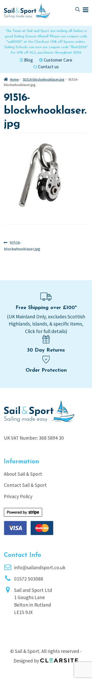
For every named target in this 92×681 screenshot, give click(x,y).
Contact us (48, 67)
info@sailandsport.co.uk (39, 567)
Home (14, 79)
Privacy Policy (18, 496)
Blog (28, 60)
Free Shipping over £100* (46, 307)
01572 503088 (28, 579)
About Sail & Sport (23, 474)
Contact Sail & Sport (25, 485)
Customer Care (57, 60)
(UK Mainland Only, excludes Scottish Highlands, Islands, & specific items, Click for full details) (46, 324)
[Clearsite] (59, 658)
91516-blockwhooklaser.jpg (43, 79)
